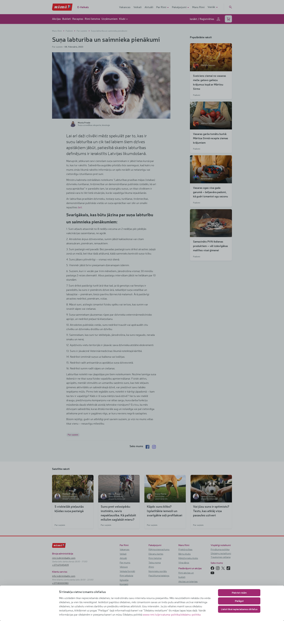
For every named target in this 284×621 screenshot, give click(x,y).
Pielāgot (239, 600)
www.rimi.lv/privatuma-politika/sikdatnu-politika (172, 614)
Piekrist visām (239, 592)
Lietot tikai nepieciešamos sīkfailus (239, 609)
